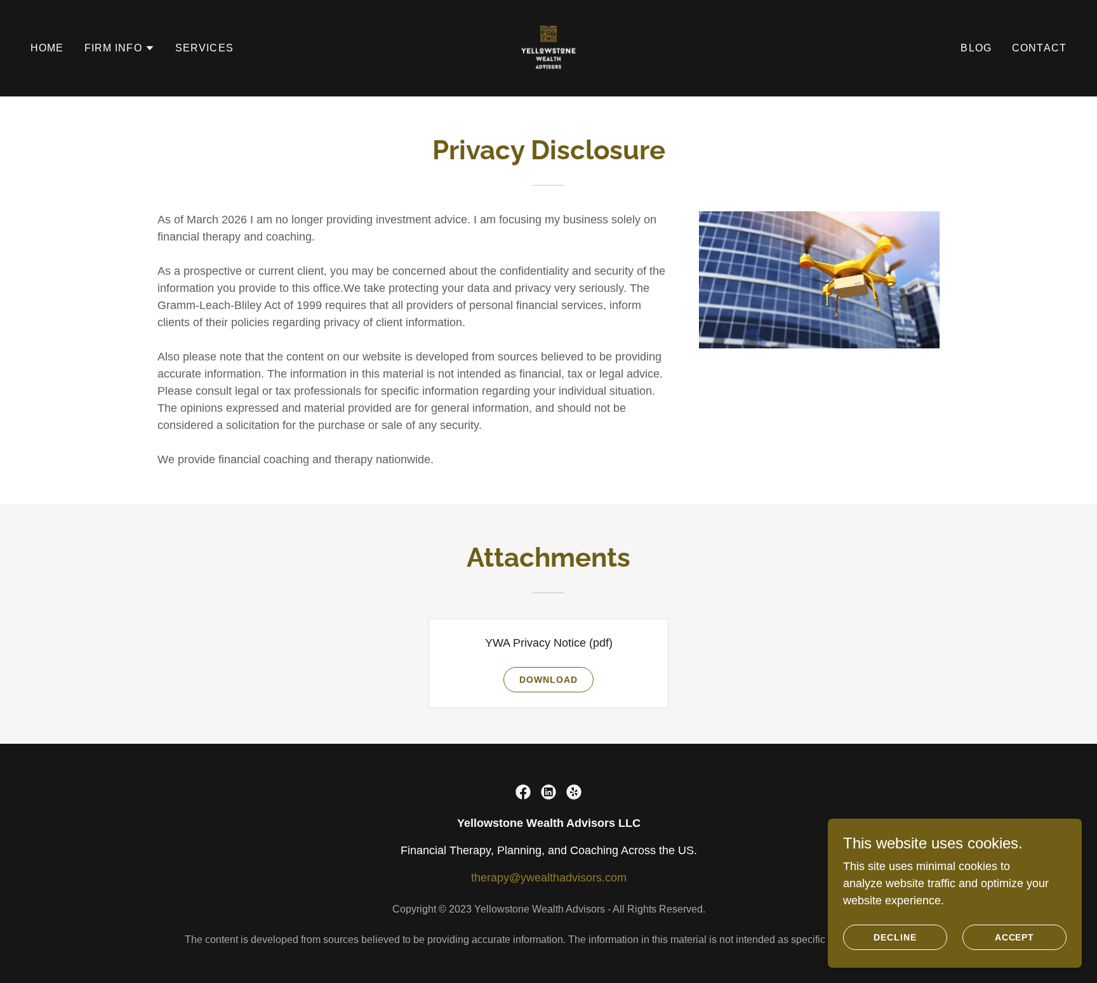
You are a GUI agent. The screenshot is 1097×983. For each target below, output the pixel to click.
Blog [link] (976, 48)
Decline (895, 937)
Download (548, 680)
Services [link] (204, 48)
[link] (548, 47)
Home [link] (47, 48)
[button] (119, 48)
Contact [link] (1039, 48)
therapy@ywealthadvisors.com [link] (549, 877)
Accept (1015, 937)
